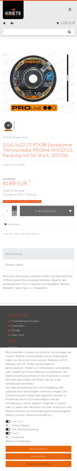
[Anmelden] (4, 23)
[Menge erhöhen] (14, 208)
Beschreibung (14, 254)
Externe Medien (21, 425)
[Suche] (69, 32)
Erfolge (16, 330)
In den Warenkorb (45, 211)
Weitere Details (14, 264)
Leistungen (18, 325)
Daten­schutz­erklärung (38, 415)
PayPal (15, 433)
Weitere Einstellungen (18, 441)
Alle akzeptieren (38, 448)
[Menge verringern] (14, 213)
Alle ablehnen (38, 456)
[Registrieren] (12, 23)
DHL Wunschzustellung (25, 429)
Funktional (18, 437)
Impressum (59, 407)
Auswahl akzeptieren (38, 464)
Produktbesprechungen (25, 321)
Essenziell (17, 421)
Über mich (18, 335)
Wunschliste (13, 224)
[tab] (38, 253)
